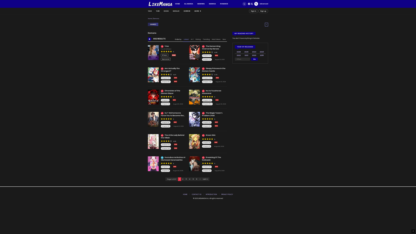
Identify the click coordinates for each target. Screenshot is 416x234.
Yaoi (150, 11)
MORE (196, 11)
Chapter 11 (165, 100)
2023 (262, 52)
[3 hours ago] (216, 55)
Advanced (264, 4)
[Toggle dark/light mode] (244, 4)
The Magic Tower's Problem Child (212, 114)
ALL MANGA (188, 4)
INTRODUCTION (211, 194)
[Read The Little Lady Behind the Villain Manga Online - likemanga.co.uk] (153, 141)
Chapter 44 (207, 59)
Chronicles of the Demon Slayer (170, 92)
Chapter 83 (206, 170)
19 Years (164, 55)
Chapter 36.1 (207, 100)
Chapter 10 (165, 104)
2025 (246, 52)
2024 (254, 52)
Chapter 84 (207, 167)
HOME (177, 4)
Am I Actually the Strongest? (170, 69)
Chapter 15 (206, 146)
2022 (239, 55)
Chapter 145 (166, 148)
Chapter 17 (165, 167)
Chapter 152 (166, 82)
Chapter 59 (206, 122)
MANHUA (212, 4)
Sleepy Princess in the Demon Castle (213, 69)
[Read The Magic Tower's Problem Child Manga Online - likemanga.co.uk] (194, 119)
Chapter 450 (207, 78)
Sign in (253, 11)
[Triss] (153, 52)
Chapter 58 (206, 126)
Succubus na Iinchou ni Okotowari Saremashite (173, 158)
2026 (239, 52)
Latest (186, 39)
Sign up (263, 11)
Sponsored (165, 59)
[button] (200, 179)
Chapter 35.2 (207, 104)
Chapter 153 (166, 78)
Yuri (158, 11)
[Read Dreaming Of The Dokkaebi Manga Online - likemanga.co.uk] (194, 163)
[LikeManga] (160, 4)
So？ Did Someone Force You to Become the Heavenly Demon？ (172, 115)
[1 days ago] (175, 78)
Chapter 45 (207, 56)
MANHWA (201, 4)
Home (150, 19)
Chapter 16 (206, 142)
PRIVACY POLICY (227, 194)
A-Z (192, 39)
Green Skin (210, 135)
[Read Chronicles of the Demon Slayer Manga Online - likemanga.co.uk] (153, 97)
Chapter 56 (165, 122)
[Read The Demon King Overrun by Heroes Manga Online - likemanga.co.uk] (194, 52)
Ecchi (166, 11)
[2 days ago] (175, 122)
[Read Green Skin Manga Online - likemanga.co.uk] (194, 141)
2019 (262, 55)
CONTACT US (196, 194)
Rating (198, 39)
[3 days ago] (216, 122)
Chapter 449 (207, 82)
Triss (167, 46)
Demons (156, 19)
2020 (254, 55)
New (224, 39)
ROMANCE (224, 4)
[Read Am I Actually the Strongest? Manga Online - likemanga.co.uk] (153, 75)
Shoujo (176, 11)
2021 (246, 55)
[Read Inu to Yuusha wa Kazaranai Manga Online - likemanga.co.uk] (194, 97)
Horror (187, 11)
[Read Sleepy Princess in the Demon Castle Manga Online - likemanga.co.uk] (194, 75)
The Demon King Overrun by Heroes (211, 47)
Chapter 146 (166, 144)
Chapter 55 (165, 126)
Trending (206, 39)
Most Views (216, 39)
